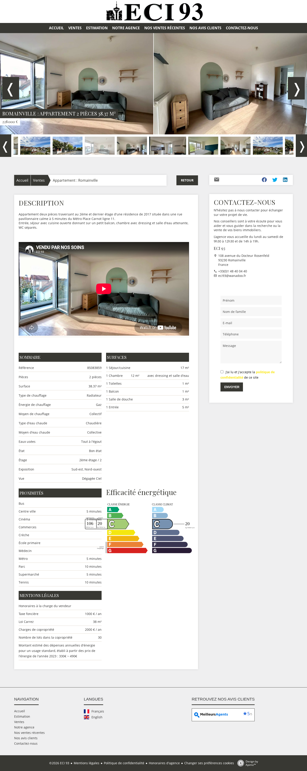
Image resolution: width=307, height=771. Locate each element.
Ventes (39, 180)
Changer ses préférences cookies (209, 763)
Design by (252, 763)
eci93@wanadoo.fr (232, 276)
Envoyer (231, 387)
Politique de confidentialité (124, 763)
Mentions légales (86, 763)
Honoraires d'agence (164, 763)
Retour (187, 180)
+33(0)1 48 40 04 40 (232, 271)
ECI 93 (219, 248)
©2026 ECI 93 (59, 763)
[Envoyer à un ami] (217, 180)
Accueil (22, 180)
